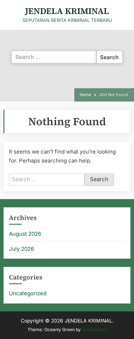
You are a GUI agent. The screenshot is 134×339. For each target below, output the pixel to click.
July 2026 (21, 248)
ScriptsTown (94, 329)
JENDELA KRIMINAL (67, 11)
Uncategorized (27, 293)
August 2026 (25, 233)
